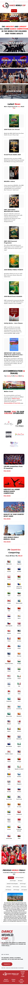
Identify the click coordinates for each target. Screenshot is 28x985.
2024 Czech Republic (19, 877)
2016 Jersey (23, 886)
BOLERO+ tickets (9, 181)
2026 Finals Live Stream (12, 129)
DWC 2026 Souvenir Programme (10, 242)
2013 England (24, 889)
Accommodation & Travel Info (12, 403)
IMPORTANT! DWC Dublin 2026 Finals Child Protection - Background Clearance (13, 355)
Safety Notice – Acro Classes (13, 323)
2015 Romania (8, 889)
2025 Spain (11, 877)
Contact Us (7, 964)
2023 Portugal (13, 880)
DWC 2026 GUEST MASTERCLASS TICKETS (11, 210)
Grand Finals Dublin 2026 (12, 154)
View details (7, 470)
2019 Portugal (23, 883)
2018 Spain (8, 886)
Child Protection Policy (21, 981)
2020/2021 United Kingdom (12, 883)
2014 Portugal (16, 889)
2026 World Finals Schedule (13, 296)
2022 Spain (20, 880)
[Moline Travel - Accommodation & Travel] (14, 385)
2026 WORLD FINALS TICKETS (13, 269)
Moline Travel (8, 391)
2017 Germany (16, 886)
